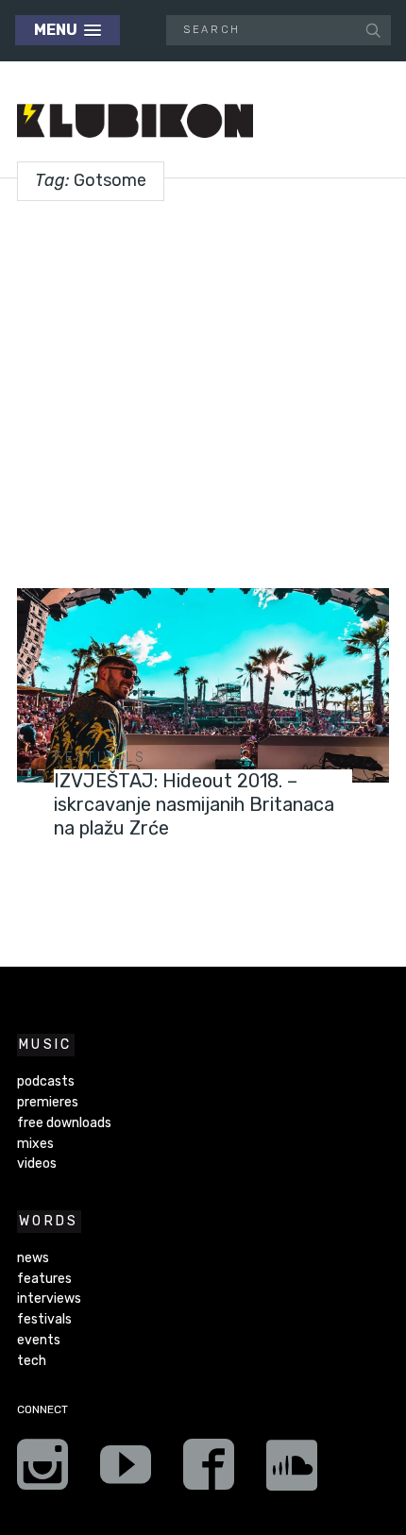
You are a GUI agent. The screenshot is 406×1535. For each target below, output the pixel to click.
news (33, 1258)
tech (31, 1361)
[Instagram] (42, 1471)
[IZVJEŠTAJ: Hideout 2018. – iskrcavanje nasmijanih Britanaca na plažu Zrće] (203, 686)
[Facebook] (208, 1471)
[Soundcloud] (291, 1471)
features (44, 1279)
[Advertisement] (203, 387)
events (38, 1340)
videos (37, 1163)
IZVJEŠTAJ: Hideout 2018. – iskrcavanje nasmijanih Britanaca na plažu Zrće (194, 804)
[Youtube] (125, 1471)
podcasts (46, 1081)
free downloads (64, 1123)
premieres (47, 1102)
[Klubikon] (135, 121)
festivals (100, 758)
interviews (49, 1298)
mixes (35, 1144)
